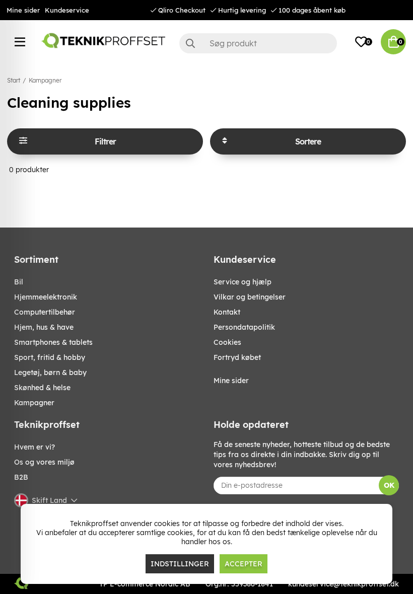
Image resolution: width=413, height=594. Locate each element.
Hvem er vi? (34, 447)
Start (13, 80)
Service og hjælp (242, 281)
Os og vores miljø (44, 462)
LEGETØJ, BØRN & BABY (50, 372)
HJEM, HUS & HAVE (44, 327)
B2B (21, 477)
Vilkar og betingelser (250, 297)
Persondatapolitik (244, 327)
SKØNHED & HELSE (42, 387)
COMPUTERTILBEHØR (44, 312)
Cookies (227, 342)
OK (389, 485)
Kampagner (45, 80)
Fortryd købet (237, 357)
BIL (18, 281)
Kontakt (227, 312)
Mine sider (23, 10)
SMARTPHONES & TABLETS (53, 342)
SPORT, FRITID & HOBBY (49, 357)
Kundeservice (67, 10)
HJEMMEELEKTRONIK (45, 297)
